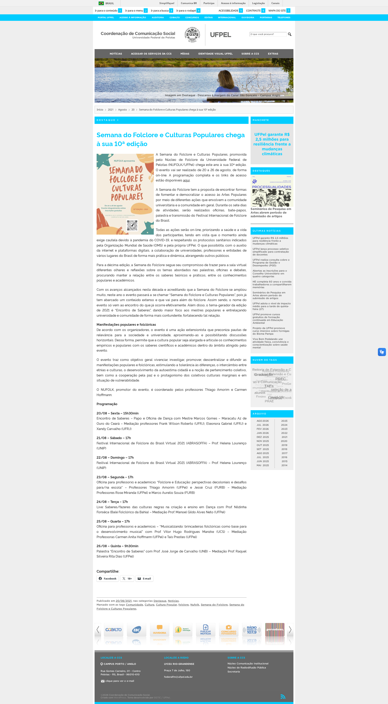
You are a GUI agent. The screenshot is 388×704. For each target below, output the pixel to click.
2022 (284, 433)
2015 (284, 461)
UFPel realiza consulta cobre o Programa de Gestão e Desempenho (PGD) (271, 262)
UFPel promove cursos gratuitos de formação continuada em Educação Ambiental (268, 318)
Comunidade (134, 604)
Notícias (173, 600)
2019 (284, 445)
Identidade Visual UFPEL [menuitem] (215, 53)
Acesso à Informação (132, 17)
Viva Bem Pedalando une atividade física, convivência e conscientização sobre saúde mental (271, 343)
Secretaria (234, 671)
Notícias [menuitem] (116, 53)
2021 (111, 109)
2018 (284, 449)
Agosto (122, 109)
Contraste (255, 10)
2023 (284, 429)
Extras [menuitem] (273, 53)
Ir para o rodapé (187, 10)
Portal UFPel (106, 17)
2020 (284, 441)
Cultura (149, 604)
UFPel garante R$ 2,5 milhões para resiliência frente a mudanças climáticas (272, 144)
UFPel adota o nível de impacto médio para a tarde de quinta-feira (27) (272, 306)
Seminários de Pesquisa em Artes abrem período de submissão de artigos (271, 212)
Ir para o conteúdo (108, 10)
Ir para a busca (161, 10)
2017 (284, 453)
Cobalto (175, 17)
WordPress (120, 697)
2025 (284, 420)
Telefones (283, 17)
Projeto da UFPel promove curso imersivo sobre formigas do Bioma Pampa (271, 331)
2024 (284, 425)
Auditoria (158, 17)
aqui (186, 180)
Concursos (192, 17)
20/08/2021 (124, 600)
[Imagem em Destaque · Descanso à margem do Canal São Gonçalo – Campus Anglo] (194, 102)
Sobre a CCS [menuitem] (250, 53)
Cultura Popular (166, 604)
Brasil (109, 3)
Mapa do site (279, 10)
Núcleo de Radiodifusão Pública (247, 667)
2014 (284, 465)
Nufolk (194, 604)
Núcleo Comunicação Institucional (248, 663)
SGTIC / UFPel (162, 697)
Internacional (227, 17)
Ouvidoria (247, 17)
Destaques (261, 171)
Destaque (106, 120)
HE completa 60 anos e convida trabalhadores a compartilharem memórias (272, 284)
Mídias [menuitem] (184, 53)
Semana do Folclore (214, 604)
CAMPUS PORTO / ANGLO (120, 664)
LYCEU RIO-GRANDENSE (179, 664)
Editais (209, 17)
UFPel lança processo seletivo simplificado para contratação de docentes (271, 252)
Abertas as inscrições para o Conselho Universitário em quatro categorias (270, 273)
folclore (183, 604)
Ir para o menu (136, 10)
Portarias (266, 17)
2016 (284, 457)
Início (100, 109)
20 (133, 109)
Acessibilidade (230, 10)
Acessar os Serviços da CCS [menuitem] (151, 53)
